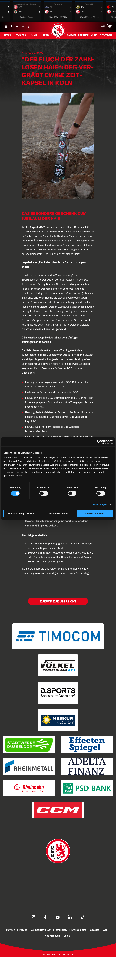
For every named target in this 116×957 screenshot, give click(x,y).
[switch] (43, 493)
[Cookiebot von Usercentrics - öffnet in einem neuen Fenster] (99, 441)
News (7, 35)
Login (67, 936)
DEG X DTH (106, 35)
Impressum (61, 930)
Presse (23, 930)
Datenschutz (78, 930)
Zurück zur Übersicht (58, 601)
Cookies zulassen (94, 513)
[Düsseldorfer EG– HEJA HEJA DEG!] (58, 37)
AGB (105, 930)
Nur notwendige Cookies (21, 513)
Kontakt (10, 930)
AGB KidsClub (52, 936)
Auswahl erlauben (58, 513)
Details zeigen (99, 504)
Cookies (94, 930)
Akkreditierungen (41, 930)
